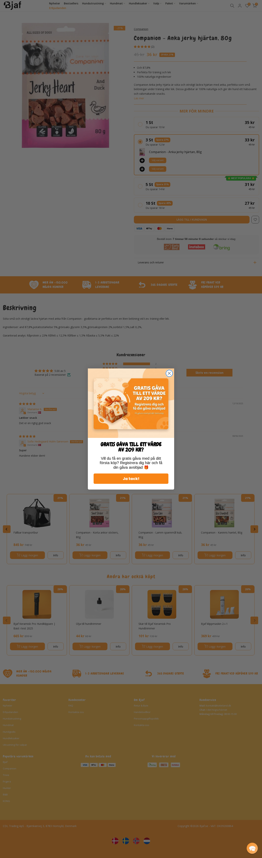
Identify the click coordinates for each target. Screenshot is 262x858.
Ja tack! (131, 478)
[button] (252, 848)
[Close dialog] (169, 373)
